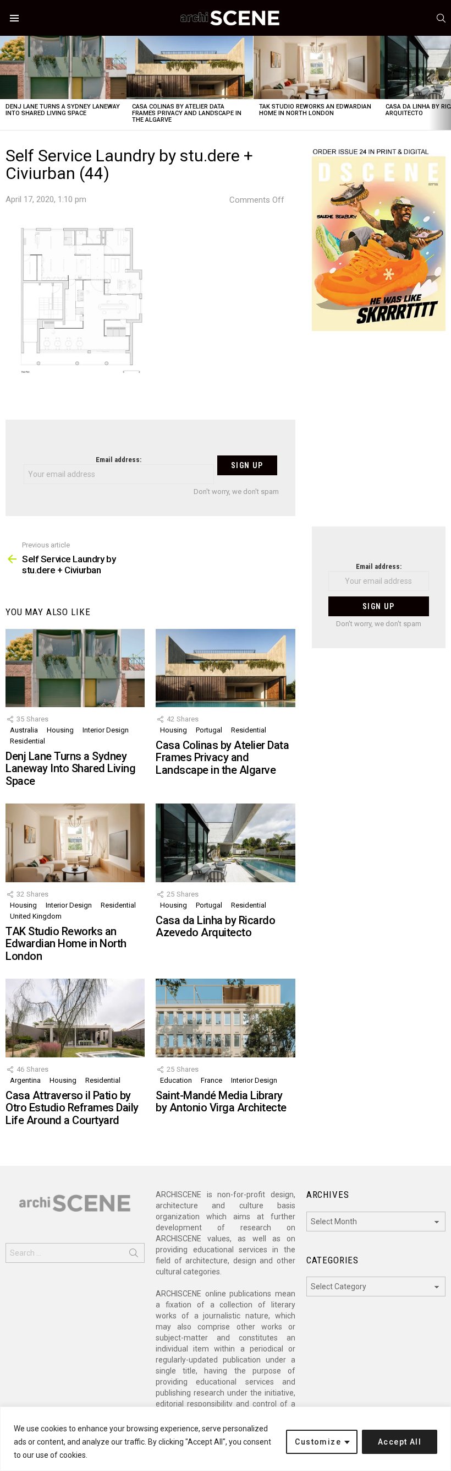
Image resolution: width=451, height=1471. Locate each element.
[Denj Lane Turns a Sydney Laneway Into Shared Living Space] (63, 67)
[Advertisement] (379, 436)
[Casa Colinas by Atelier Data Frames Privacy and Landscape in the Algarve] (190, 67)
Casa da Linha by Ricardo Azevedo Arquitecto (215, 927)
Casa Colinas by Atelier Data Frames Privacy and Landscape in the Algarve (186, 113)
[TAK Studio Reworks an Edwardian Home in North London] (317, 67)
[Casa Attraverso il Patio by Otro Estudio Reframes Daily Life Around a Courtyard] (75, 1018)
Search (134, 1255)
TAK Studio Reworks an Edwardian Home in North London (315, 110)
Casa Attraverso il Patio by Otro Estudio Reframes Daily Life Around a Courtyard (72, 1108)
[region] (225, 1439)
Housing (60, 730)
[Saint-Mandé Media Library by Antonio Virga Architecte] (225, 1018)
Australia (24, 730)
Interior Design (105, 730)
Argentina (25, 1080)
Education (176, 1080)
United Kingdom (36, 916)
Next (445, 83)
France (211, 1080)
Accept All (399, 1441)
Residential (27, 741)
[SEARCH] (441, 18)
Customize (318, 1441)
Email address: (118, 459)
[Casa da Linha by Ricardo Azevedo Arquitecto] (225, 843)
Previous (5, 83)
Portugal (209, 730)
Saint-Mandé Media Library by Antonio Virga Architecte (221, 1102)
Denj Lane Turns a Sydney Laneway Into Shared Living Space (63, 110)
